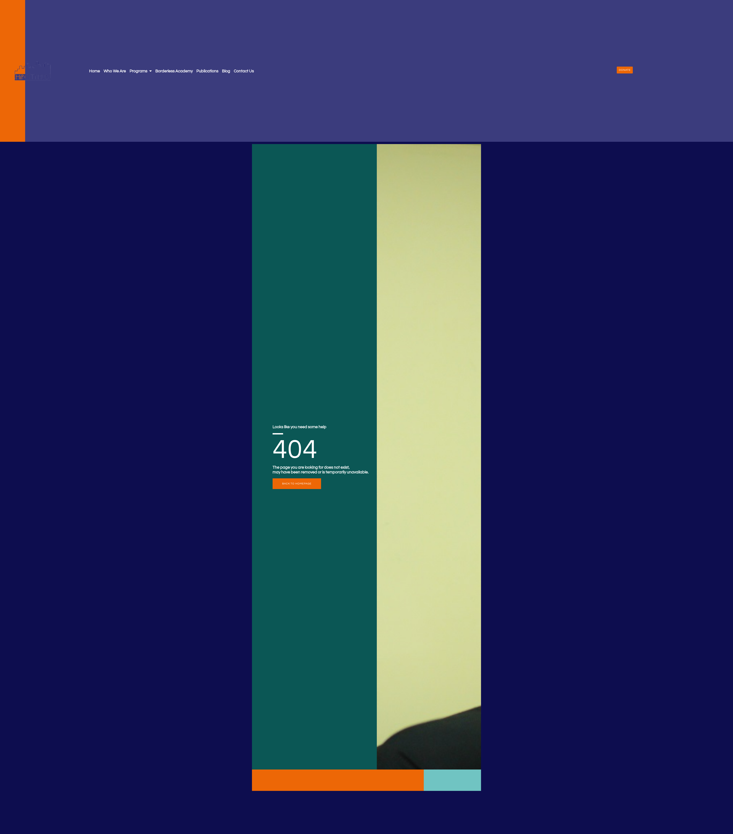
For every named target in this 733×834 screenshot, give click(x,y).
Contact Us (244, 71)
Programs (138, 71)
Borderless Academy (174, 71)
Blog (226, 71)
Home (94, 71)
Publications (207, 71)
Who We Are (115, 71)
